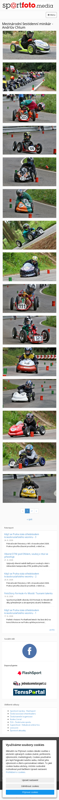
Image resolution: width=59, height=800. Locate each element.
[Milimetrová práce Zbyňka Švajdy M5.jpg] (29, 108)
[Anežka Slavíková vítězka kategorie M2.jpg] (29, 45)
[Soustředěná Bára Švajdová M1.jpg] (29, 298)
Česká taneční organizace (21, 716)
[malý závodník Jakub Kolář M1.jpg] (29, 330)
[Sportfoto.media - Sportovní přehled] (29, 5)
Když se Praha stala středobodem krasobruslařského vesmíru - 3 (21, 536)
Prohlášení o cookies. (16, 772)
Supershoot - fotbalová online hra (25, 725)
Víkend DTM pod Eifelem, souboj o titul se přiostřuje (26, 555)
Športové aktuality (18, 730)
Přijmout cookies (30, 792)
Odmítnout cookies (30, 786)
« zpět (29, 519)
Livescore (14, 727)
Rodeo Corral (15, 719)
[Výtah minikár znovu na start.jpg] (29, 76)
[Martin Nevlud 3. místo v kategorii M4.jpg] (29, 425)
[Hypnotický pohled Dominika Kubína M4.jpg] (29, 266)
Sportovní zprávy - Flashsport (23, 711)
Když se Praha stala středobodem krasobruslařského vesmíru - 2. (21, 575)
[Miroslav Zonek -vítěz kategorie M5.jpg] (29, 203)
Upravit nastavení (30, 780)
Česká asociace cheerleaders (23, 713)
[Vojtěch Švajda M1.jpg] (29, 140)
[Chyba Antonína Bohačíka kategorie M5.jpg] (29, 171)
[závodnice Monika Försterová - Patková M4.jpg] (29, 361)
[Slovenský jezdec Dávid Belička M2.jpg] (29, 393)
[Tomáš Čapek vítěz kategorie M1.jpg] (29, 235)
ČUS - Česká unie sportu (20, 722)
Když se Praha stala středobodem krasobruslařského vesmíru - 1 (21, 612)
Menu (52, 15)
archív (52, 629)
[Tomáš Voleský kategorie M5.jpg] (29, 488)
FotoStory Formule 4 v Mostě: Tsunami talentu (28, 593)
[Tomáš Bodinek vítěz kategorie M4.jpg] (29, 456)
